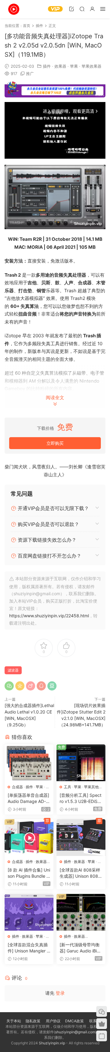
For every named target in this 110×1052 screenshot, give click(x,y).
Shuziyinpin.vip (52, 1043)
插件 (47, 66)
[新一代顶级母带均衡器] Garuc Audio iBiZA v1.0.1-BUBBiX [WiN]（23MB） (81, 948)
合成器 (17, 787)
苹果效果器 (91, 66)
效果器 (60, 66)
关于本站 (13, 1021)
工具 (67, 787)
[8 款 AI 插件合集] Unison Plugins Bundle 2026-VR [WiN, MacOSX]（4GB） (29, 873)
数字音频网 (14, 9)
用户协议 (53, 1021)
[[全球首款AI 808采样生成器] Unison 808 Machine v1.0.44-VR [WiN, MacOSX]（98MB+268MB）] (81, 837)
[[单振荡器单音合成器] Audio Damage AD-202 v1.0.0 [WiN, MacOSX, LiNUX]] (29, 762)
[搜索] (82, 9)
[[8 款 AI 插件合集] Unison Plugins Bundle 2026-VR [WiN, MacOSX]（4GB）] (29, 837)
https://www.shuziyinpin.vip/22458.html (49, 615)
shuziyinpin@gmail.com (75, 1032)
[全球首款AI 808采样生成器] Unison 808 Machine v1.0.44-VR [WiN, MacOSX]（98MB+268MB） (80, 873)
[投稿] (71, 9)
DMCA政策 (74, 1021)
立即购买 (55, 443)
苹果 (74, 66)
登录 (60, 993)
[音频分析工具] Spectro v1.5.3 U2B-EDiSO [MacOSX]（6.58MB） (80, 798)
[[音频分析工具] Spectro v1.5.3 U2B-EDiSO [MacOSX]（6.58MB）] (81, 762)
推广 (30, 73)
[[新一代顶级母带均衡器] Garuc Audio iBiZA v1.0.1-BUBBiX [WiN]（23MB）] (81, 912)
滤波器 (13, 670)
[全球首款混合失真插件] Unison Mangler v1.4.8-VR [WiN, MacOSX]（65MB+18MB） (29, 948)
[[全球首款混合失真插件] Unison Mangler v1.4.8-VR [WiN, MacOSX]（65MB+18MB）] (29, 912)
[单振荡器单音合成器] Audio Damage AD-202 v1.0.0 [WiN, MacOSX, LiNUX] (28, 798)
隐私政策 (33, 1021)
